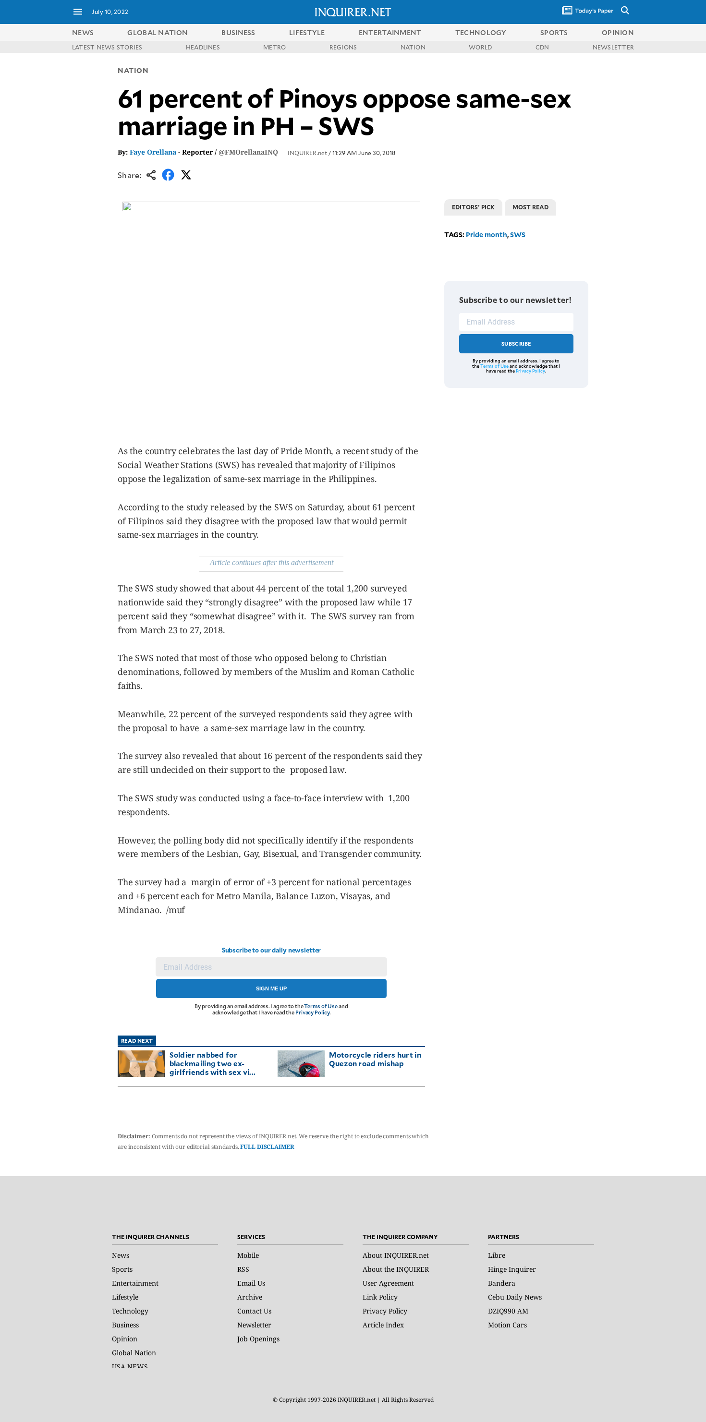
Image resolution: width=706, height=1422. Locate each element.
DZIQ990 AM (508, 1310)
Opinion (124, 1338)
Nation (133, 70)
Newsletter (254, 1324)
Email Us (251, 1283)
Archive (249, 1296)
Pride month (486, 234)
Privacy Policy (312, 1012)
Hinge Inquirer (512, 1269)
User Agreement (388, 1283)
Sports (122, 1269)
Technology (130, 1310)
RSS (243, 1269)
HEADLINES (203, 47)
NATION (413, 47)
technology (481, 32)
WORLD (480, 47)
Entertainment (135, 1283)
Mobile (248, 1255)
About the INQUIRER (396, 1269)
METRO (274, 47)
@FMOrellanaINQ (248, 152)
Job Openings (258, 1338)
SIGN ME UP (271, 988)
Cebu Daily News (515, 1296)
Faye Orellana (153, 152)
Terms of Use (321, 1006)
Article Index (383, 1324)
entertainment (390, 32)
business (238, 32)
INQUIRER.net (307, 153)
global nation (157, 32)
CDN (542, 47)
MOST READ (530, 207)
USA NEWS (130, 1366)
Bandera (501, 1283)
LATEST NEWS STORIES (107, 47)
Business (125, 1324)
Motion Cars (507, 1324)
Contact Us (254, 1310)
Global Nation (134, 1352)
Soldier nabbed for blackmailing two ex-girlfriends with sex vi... (213, 1063)
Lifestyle (125, 1296)
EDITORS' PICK (473, 207)
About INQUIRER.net (396, 1255)
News (83, 32)
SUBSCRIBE (516, 343)
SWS (517, 234)
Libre (496, 1255)
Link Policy (380, 1296)
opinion (618, 32)
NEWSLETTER (613, 47)
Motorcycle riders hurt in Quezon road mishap (375, 1058)
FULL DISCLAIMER (267, 1147)
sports (554, 32)
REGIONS (343, 47)
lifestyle (307, 32)
